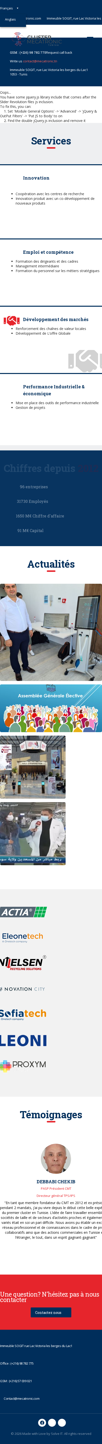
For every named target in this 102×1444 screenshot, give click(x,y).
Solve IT (57, 1433)
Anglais (10, 19)
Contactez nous (48, 1312)
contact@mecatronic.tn (40, 61)
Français (6, 8)
